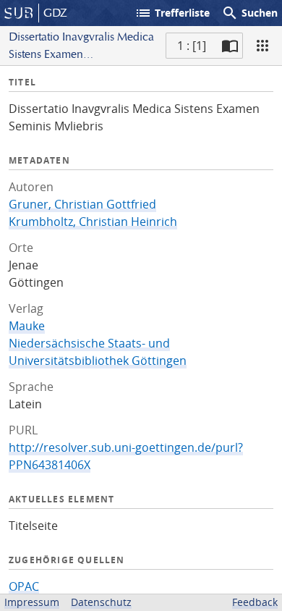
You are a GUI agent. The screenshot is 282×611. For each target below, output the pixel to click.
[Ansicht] (262, 45)
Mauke (27, 326)
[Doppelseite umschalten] (230, 46)
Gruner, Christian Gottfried (82, 204)
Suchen (249, 13)
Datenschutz (101, 602)
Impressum (31, 602)
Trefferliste (172, 13)
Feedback (255, 602)
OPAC (24, 586)
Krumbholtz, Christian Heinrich (93, 221)
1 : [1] (191, 46)
